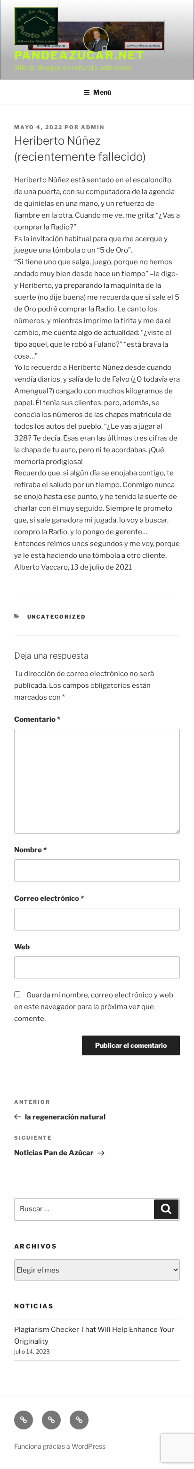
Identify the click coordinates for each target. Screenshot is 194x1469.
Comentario (37, 719)
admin (93, 127)
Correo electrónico (49, 898)
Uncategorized (56, 616)
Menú (102, 92)
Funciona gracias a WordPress (59, 1446)
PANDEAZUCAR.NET (79, 55)
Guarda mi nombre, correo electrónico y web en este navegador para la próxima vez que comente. (93, 1007)
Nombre (30, 850)
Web (22, 947)
